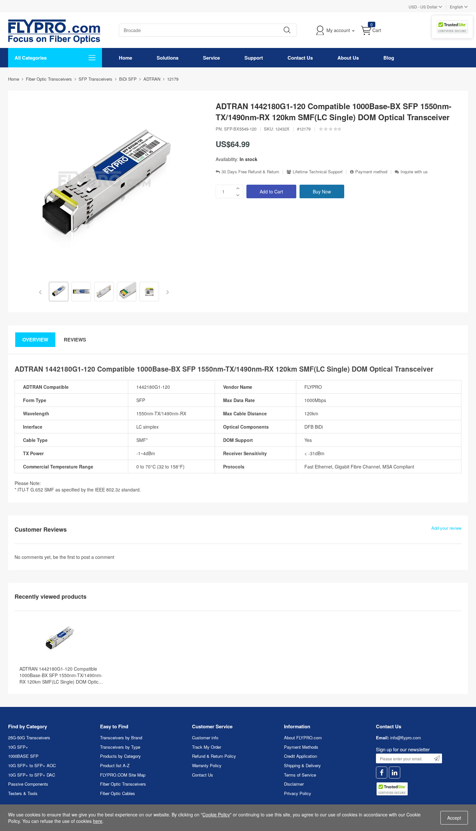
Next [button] (166, 292)
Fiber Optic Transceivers (123, 784)
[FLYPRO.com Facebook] (381, 773)
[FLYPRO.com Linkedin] (394, 773)
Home (125, 57)
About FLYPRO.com (303, 737)
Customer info (205, 737)
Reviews (75, 339)
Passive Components (28, 784)
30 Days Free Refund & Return (250, 172)
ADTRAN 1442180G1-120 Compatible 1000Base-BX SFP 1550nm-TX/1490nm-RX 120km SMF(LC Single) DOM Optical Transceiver (61, 675)
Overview (35, 339)
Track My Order (206, 747)
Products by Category (120, 756)
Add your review (446, 528)
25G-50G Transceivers (29, 737)
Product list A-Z (115, 765)
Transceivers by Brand (121, 737)
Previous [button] (41, 292)
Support (253, 57)
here (97, 821)
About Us (348, 57)
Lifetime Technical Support (318, 172)
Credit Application (300, 756)
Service (211, 57)
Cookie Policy (216, 814)
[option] (58, 292)
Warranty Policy (206, 765)
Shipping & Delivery (302, 765)
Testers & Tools (23, 793)
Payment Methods (301, 747)
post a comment (97, 557)
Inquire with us (414, 172)
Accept (454, 817)
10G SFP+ (18, 747)
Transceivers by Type (120, 747)
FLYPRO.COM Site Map (122, 775)
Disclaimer (294, 784)
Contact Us (300, 57)
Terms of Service (300, 775)
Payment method (371, 172)
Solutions (167, 57)
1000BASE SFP (23, 756)
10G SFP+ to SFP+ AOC (32, 765)
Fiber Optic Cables (117, 793)
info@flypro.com (405, 737)
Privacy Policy (297, 793)
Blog (388, 57)
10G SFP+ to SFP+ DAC (31, 775)
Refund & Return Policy (214, 756)
